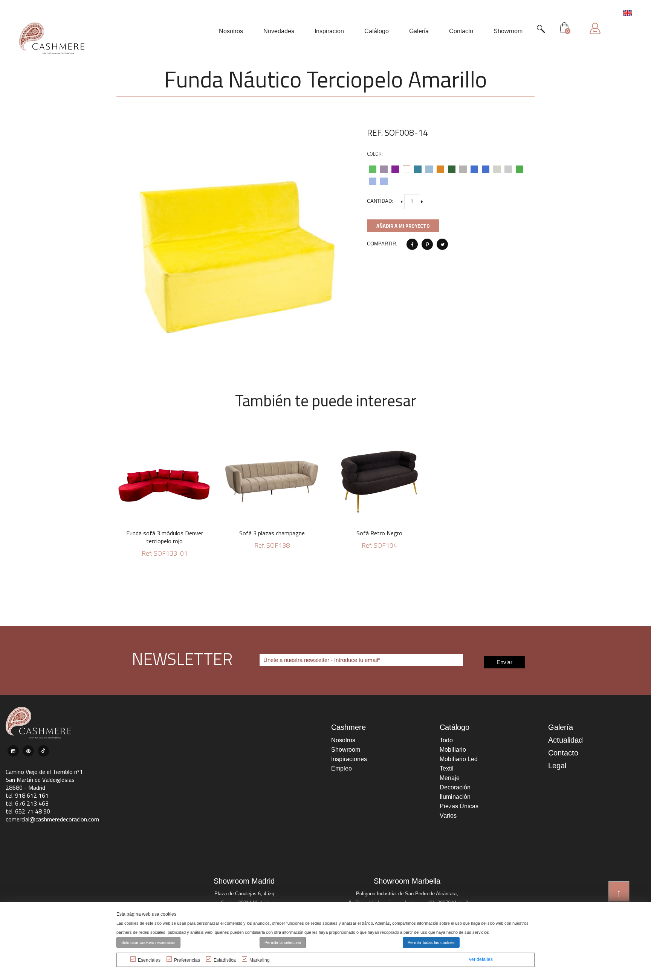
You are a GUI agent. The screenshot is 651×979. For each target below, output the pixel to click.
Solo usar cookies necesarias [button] (148, 942)
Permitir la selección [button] (282, 942)
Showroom (345, 749)
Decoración (455, 787)
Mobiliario (453, 749)
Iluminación (455, 797)
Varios (448, 815)
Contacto (563, 753)
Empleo (341, 768)
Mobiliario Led (459, 759)
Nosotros (343, 740)
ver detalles (481, 959)
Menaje (450, 778)
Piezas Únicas (459, 806)
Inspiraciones (349, 759)
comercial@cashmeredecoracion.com (52, 819)
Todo (446, 740)
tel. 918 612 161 (27, 795)
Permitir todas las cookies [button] (431, 942)
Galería (560, 727)
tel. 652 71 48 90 (28, 811)
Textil (447, 768)
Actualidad (565, 740)
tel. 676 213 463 (27, 803)
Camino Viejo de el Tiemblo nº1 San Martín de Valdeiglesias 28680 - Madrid (44, 779)
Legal (557, 765)
